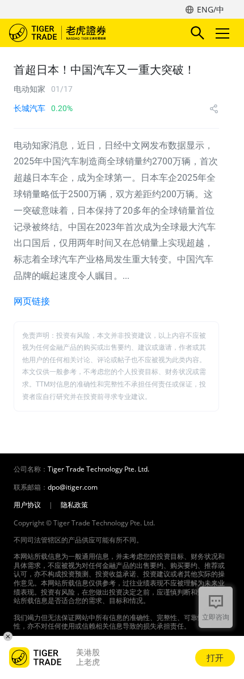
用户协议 (27, 505)
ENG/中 (210, 9)
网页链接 (32, 301)
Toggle (223, 33)
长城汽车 (29, 108)
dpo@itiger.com (73, 487)
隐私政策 (74, 505)
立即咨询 (215, 617)
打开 (215, 657)
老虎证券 (74, 33)
